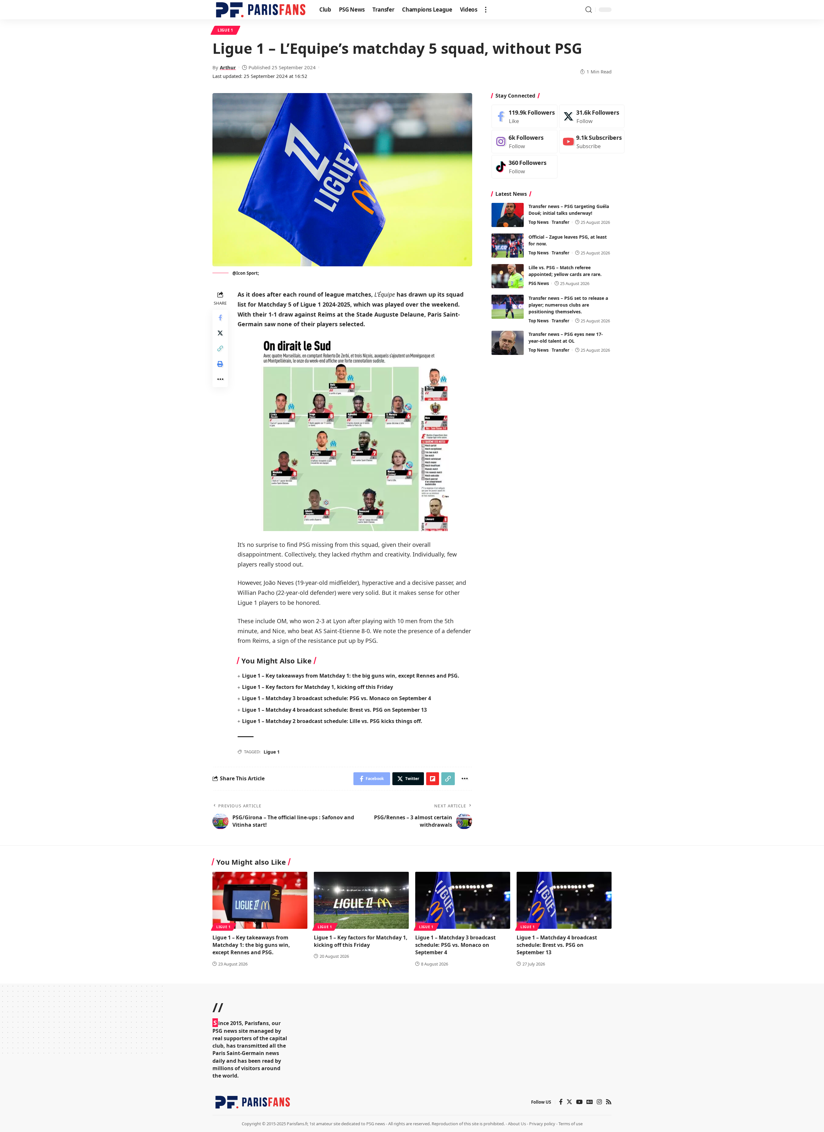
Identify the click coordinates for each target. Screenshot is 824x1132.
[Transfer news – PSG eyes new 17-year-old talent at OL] (508, 343)
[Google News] (589, 1102)
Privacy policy (542, 1124)
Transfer (560, 222)
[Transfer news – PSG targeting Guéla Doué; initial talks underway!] (508, 215)
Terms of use (570, 1124)
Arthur (228, 67)
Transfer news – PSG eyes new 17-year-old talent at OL (566, 337)
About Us (517, 1124)
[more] (485, 9)
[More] (220, 379)
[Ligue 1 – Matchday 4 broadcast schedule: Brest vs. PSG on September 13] (564, 900)
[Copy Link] (220, 348)
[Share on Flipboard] (432, 778)
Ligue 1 (225, 30)
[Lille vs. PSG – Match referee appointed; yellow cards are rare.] (508, 276)
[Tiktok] (524, 166)
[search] (588, 9)
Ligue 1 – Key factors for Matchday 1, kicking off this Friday (317, 686)
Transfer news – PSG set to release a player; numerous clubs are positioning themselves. (568, 305)
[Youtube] (591, 141)
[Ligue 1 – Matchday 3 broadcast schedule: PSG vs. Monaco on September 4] (462, 900)
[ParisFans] (260, 9)
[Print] (220, 364)
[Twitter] (591, 116)
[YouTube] (579, 1102)
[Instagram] (524, 141)
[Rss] (609, 1102)
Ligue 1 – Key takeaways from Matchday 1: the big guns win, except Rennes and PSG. (350, 675)
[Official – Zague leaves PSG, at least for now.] (508, 245)
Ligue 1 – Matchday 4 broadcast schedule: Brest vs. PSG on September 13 (334, 709)
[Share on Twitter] (220, 333)
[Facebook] (524, 116)
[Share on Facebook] (220, 317)
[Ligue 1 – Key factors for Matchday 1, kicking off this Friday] (361, 900)
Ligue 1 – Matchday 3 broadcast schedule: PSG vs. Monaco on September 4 (336, 698)
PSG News (539, 283)
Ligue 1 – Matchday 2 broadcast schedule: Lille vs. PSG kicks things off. (332, 721)
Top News (538, 222)
